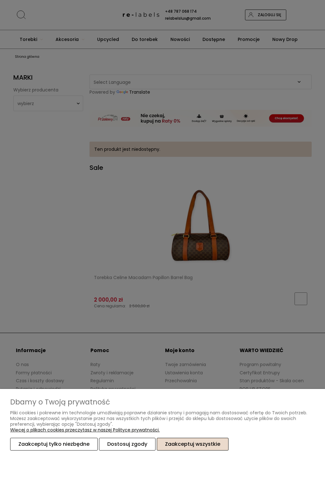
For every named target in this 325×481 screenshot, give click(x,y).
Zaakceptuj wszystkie (192, 444)
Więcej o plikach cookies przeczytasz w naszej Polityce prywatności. (85, 430)
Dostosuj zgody (127, 444)
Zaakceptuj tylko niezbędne (54, 444)
